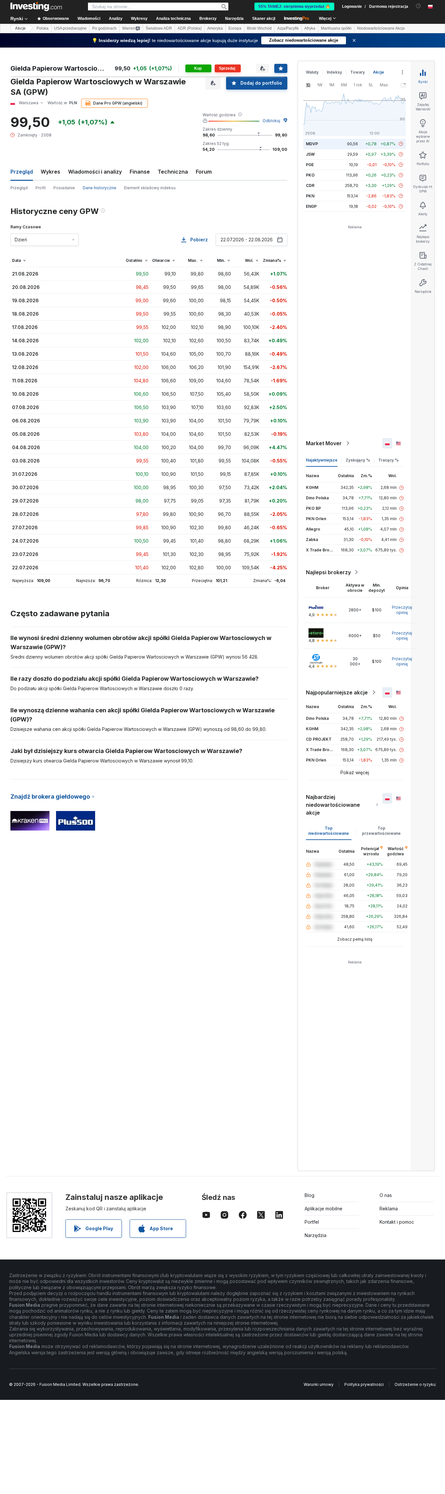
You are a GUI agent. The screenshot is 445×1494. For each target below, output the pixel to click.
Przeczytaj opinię (402, 610)
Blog (309, 1195)
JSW (310, 154)
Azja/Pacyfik (288, 28)
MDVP (312, 143)
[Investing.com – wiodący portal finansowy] (36, 6)
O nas (386, 1195)
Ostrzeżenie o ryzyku (415, 1384)
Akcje (20, 28)
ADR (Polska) (190, 28)
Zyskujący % (358, 460)
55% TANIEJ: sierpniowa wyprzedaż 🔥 (294, 6)
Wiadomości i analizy (95, 171)
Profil (41, 187)
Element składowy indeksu (150, 187)
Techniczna (173, 171)
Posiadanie (64, 187)
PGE (310, 164)
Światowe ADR (159, 28)
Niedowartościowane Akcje (381, 28)
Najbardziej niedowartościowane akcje (333, 805)
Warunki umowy (319, 1384)
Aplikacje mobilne (323, 1208)
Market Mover (324, 443)
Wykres (50, 171)
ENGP (311, 206)
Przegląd (19, 187)
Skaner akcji (263, 18)
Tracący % (388, 460)
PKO (310, 175)
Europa (234, 28)
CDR (310, 185)
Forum (204, 171)
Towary (357, 72)
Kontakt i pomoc (397, 1222)
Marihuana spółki (336, 28)
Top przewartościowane (381, 831)
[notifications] (418, 6)
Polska (42, 28)
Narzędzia (315, 1235)
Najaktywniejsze (321, 460)
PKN (310, 195)
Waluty (312, 72)
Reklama (389, 1208)
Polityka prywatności (364, 1384)
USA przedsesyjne (70, 28)
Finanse (140, 171)
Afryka (309, 28)
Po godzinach (104, 28)
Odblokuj (271, 120)
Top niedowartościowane (328, 831)
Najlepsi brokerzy (328, 572)
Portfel (312, 1222)
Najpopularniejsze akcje (337, 692)
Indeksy (334, 72)
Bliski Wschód (259, 28)
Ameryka (215, 28)
